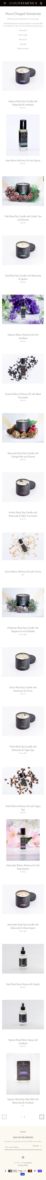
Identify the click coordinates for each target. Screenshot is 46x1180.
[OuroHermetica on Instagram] (23, 1157)
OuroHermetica (28, 1162)
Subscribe (36, 1146)
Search (23, 1132)
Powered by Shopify (23, 1165)
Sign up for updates (23, 1138)
